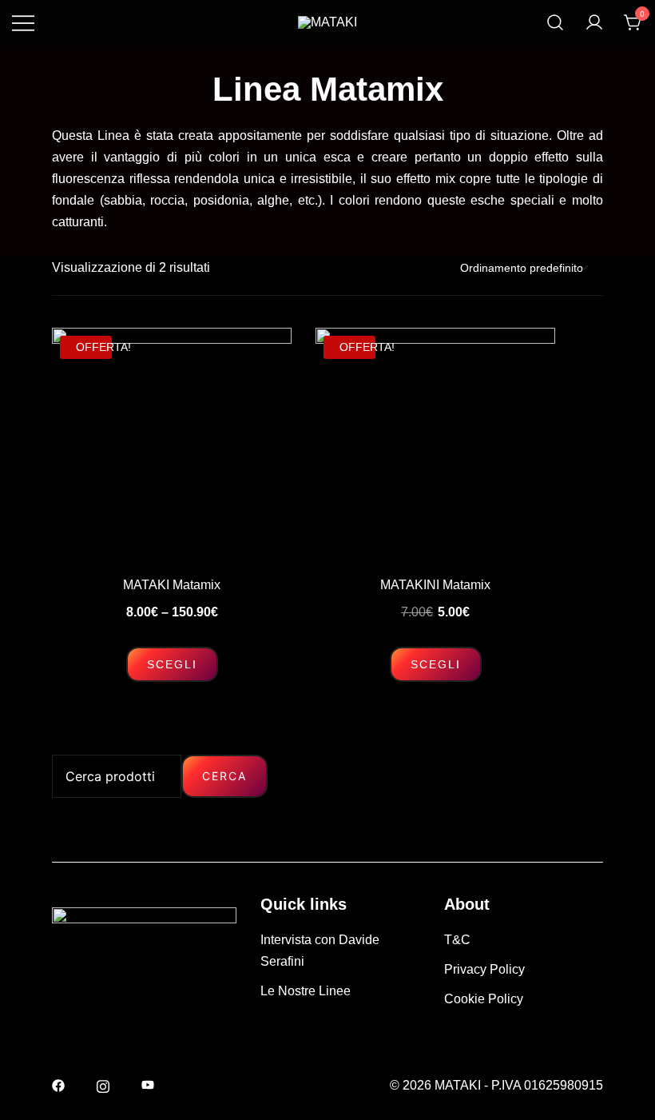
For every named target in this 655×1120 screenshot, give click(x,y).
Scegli (172, 664)
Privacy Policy (484, 969)
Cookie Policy (483, 999)
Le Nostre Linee (305, 991)
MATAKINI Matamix (435, 585)
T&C (457, 940)
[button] (58, 744)
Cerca (224, 776)
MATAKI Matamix (171, 585)
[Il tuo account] (594, 22)
